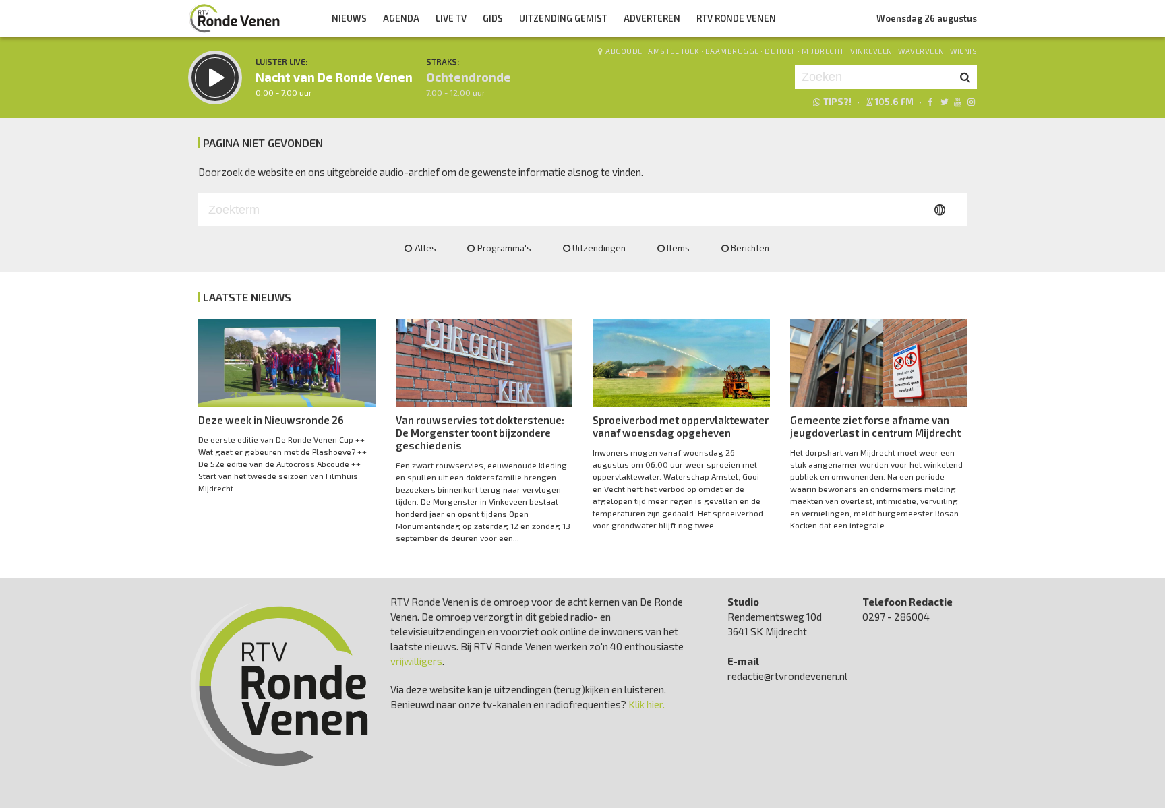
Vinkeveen (871, 50)
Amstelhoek (673, 50)
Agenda (401, 18)
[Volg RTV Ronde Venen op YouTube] (958, 101)
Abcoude (624, 50)
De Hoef (780, 50)
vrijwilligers (416, 661)
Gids (493, 18)
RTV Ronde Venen (736, 18)
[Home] (234, 18)
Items (678, 248)
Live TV (451, 18)
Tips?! (837, 101)
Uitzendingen (599, 248)
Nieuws (349, 18)
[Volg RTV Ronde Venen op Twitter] (943, 101)
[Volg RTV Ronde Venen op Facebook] (930, 101)
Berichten (750, 248)
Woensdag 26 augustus (926, 18)
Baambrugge (732, 50)
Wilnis (963, 50)
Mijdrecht (823, 50)
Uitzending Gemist (563, 18)
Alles (425, 248)
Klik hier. (646, 704)
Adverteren (652, 18)
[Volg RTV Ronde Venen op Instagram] (971, 101)
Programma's (504, 248)
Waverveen (921, 50)
